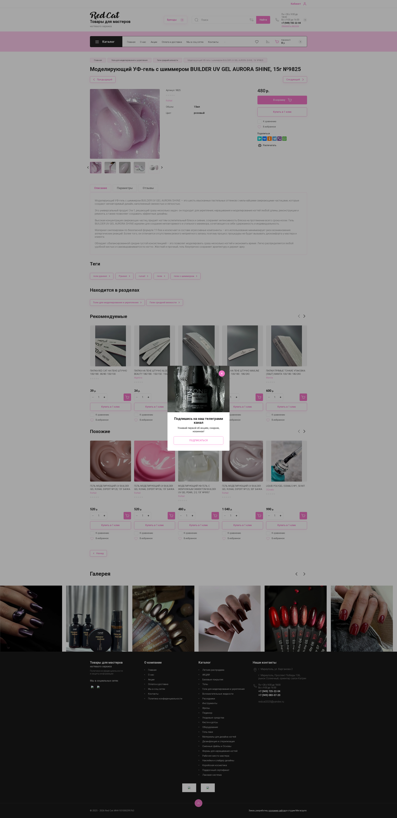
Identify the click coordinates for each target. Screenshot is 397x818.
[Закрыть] (222, 373)
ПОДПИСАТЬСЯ (198, 440)
